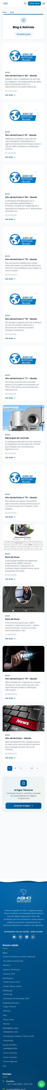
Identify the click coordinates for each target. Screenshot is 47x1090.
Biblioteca (7, 1011)
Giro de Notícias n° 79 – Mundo (21, 259)
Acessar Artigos (22, 805)
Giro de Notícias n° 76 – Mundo (21, 497)
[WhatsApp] (32, 936)
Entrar (31, 3)
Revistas (6, 1024)
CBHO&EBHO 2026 (10, 1028)
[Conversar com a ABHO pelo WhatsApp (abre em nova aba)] (41, 1084)
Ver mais (9, 95)
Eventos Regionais (10, 1061)
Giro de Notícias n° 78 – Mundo (21, 319)
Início (5, 12)
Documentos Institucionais (13, 961)
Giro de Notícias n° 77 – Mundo (21, 378)
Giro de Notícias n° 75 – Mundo (21, 678)
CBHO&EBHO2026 (10, 1048)
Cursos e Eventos (10, 1045)
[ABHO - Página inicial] (23, 897)
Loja (4, 1066)
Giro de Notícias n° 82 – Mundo (21, 75)
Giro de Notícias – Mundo (18, 738)
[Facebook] (14, 936)
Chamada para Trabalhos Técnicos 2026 (18, 1036)
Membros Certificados (11, 970)
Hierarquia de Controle (17, 438)
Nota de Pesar (12, 557)
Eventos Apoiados (10, 1057)
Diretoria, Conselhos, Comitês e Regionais (19, 957)
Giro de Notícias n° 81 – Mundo (20, 135)
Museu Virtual (8, 1020)
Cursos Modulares (10, 1053)
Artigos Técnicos (9, 1007)
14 (32, 768)
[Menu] (43, 3)
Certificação (7, 990)
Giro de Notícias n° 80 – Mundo (21, 197)
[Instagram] (20, 936)
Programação (8, 1040)
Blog (5, 1015)
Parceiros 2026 (9, 974)
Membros (6, 965)
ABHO (5, 953)
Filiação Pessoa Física (11, 982)
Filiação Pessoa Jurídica (12, 986)
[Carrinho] (25, 3)
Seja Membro (8, 978)
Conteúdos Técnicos (11, 1003)
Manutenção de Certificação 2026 (16, 998)
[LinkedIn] (26, 936)
